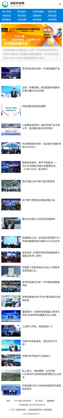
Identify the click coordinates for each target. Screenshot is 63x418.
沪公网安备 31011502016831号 (32, 405)
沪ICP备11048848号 (22, 401)
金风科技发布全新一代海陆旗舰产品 (41, 68)
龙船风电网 (20, 410)
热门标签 (39, 401)
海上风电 (6, 11)
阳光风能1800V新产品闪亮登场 (38, 181)
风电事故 (37, 19)
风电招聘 (52, 19)
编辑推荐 (51, 401)
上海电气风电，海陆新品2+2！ (38, 326)
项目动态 (52, 11)
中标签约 (21, 15)
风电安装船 (38, 11)
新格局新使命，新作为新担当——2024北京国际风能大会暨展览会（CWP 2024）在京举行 (39, 165)
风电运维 (52, 15)
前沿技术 (21, 11)
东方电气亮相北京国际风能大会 (38, 200)
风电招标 (6, 15)
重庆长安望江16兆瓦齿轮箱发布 (38, 219)
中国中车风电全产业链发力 (36, 356)
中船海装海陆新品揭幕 (34, 106)
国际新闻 (6, 19)
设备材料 (37, 15)
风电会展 (21, 19)
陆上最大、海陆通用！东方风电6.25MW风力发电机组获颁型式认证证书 (41, 374)
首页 (8, 401)
